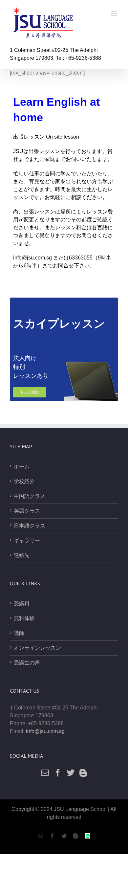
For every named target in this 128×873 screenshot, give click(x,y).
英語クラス (27, 511)
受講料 (22, 603)
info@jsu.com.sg (32, 257)
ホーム (22, 466)
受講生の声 (27, 662)
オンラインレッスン (37, 648)
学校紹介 (24, 481)
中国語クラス (29, 496)
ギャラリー (27, 540)
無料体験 (24, 618)
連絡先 (22, 555)
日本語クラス (29, 525)
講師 (19, 633)
